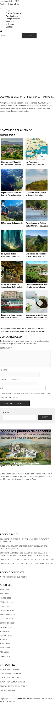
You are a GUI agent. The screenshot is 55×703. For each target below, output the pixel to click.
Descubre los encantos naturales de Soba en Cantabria (27, 560)
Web (1, 388)
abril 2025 (4, 594)
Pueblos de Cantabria (9, 4)
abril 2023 (4, 652)
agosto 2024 (6, 627)
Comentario (6, 348)
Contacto (9, 27)
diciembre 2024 (7, 610)
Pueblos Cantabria (13, 13)
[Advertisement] (27, 67)
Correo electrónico (9, 380)
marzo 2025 (5, 598)
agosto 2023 (6, 635)
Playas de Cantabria (9, 669)
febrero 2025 (6, 602)
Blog (8, 11)
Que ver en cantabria (10, 678)
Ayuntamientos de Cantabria (11, 466)
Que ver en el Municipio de (12, 682)
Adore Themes (9, 702)
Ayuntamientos (12, 16)
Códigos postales (13, 19)
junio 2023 (5, 644)
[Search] (1, 31)
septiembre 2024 (7, 623)
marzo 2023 (5, 656)
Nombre (4, 370)
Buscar (6, 412)
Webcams (10, 22)
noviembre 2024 (7, 615)
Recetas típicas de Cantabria (13, 686)
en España (10, 24)
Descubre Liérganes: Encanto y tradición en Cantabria (26, 564)
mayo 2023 (5, 648)
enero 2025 (5, 606)
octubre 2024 (6, 619)
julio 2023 (4, 639)
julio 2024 (4, 631)
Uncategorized (7, 690)
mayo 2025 (5, 590)
